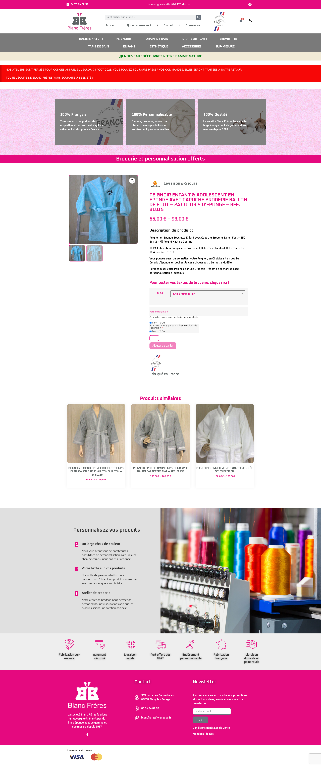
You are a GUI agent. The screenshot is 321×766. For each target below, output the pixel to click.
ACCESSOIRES (191, 46)
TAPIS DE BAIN (98, 46)
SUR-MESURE (225, 46)
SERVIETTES (228, 38)
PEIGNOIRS (124, 38)
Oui (163, 322)
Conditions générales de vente (211, 728)
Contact (168, 25)
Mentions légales (203, 734)
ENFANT (129, 46)
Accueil (110, 25)
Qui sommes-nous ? (139, 25)
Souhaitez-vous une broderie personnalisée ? (173, 318)
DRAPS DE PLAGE (194, 38)
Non (154, 322)
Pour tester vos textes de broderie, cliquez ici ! (189, 283)
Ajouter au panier (162, 345)
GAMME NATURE (91, 38)
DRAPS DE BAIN (157, 38)
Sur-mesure (193, 25)
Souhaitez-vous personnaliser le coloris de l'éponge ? (173, 326)
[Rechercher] (198, 17)
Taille (160, 293)
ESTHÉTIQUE (158, 46)
